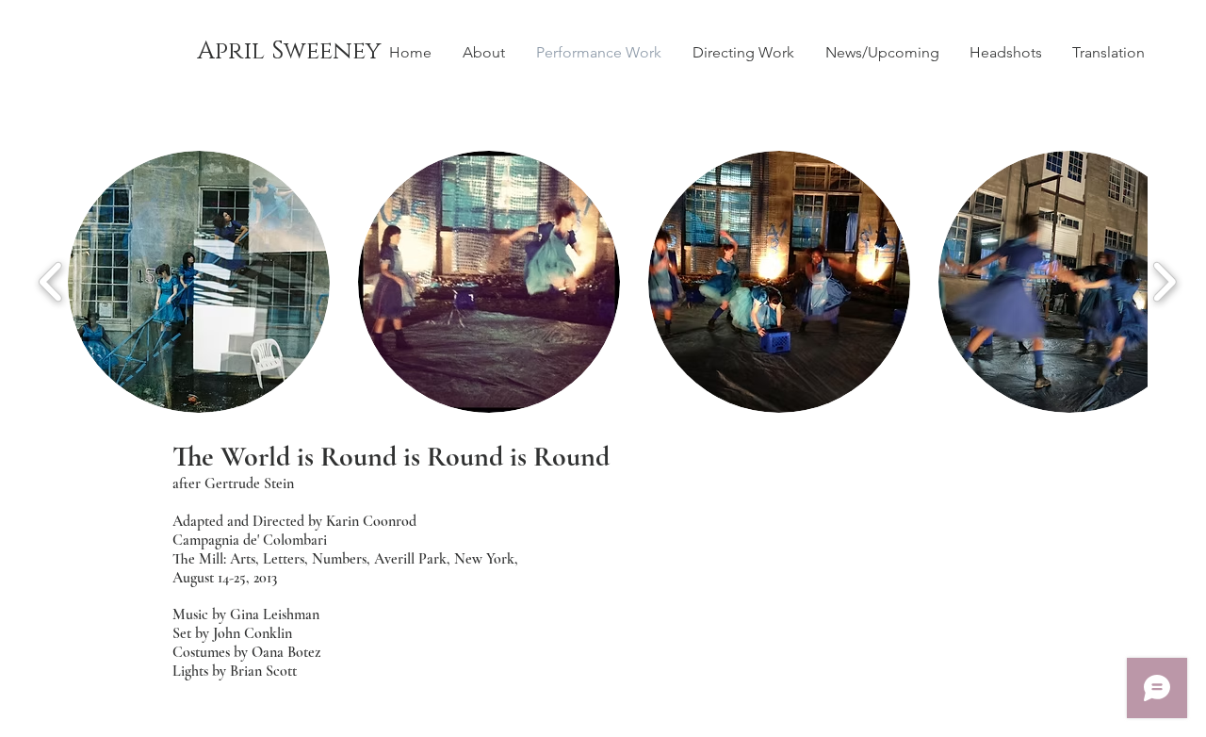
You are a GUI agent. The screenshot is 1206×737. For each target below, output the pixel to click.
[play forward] (1164, 282)
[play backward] (51, 282)
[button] (199, 282)
